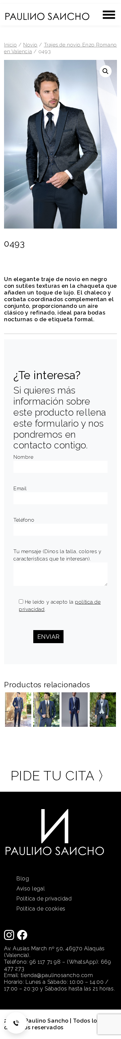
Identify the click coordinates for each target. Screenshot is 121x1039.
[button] (105, 71)
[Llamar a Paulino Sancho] (16, 1023)
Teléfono (23, 520)
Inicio (10, 45)
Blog (22, 878)
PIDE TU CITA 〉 (60, 775)
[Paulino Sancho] (47, 13)
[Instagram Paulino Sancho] (9, 934)
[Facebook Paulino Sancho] (22, 934)
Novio (30, 45)
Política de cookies (41, 908)
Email (20, 489)
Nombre (23, 457)
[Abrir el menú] (109, 15)
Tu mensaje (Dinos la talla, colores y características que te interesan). (57, 555)
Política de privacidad (44, 898)
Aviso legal (30, 888)
